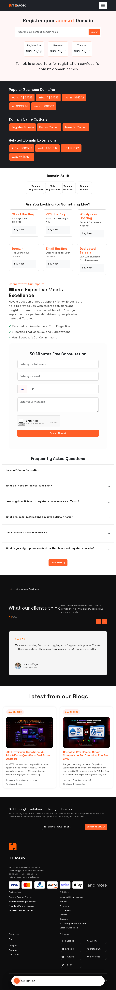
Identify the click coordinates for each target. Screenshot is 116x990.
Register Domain (22, 127)
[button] (22, 389)
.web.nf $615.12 (43, 106)
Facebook (70, 940)
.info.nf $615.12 (48, 97)
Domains (64, 919)
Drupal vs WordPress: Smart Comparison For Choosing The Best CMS (86, 755)
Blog (11, 939)
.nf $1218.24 (19, 106)
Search (94, 31)
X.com (93, 940)
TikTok (68, 964)
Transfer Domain (76, 127)
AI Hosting (64, 906)
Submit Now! (57, 433)
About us (13, 950)
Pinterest (95, 956)
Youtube (69, 956)
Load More (57, 562)
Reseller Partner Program (21, 897)
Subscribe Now (94, 826)
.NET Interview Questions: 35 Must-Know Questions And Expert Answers (29, 755)
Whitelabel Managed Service (22, 901)
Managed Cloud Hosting (71, 897)
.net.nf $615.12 (74, 97)
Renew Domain (49, 127)
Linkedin (69, 948)
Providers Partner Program (21, 906)
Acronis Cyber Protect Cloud (73, 923)
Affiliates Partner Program (21, 910)
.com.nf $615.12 (21, 97)
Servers (63, 901)
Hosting (63, 914)
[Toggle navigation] (103, 5)
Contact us (14, 954)
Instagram (95, 948)
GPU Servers (65, 910)
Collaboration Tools (69, 927)
